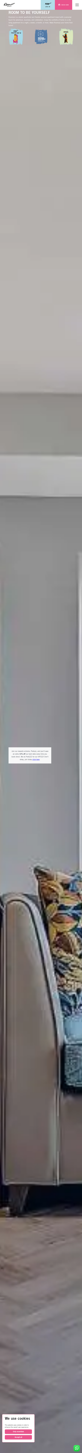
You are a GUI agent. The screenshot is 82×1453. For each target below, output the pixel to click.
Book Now (65, 5)
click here (36, 759)
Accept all (18, 1437)
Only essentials (18, 1431)
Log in (47, 6)
